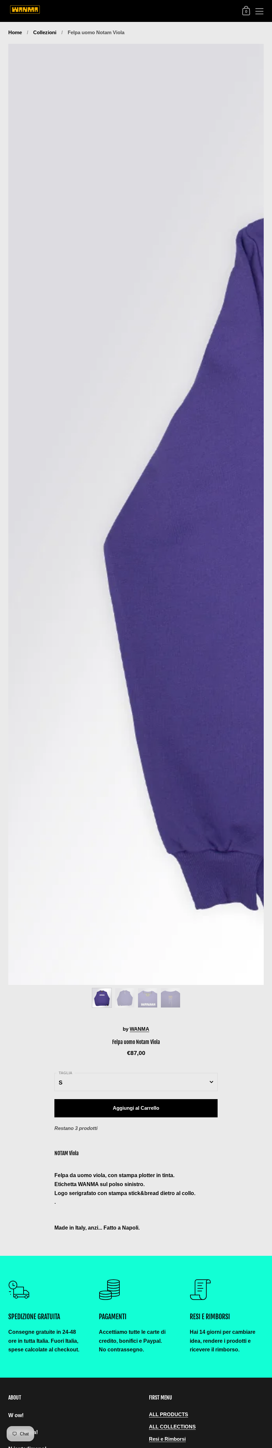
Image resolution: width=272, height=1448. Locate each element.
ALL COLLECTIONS (172, 1426)
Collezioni (44, 32)
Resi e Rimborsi (167, 1439)
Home (15, 32)
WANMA (139, 1029)
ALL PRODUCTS (168, 1414)
